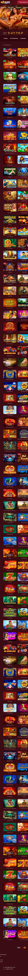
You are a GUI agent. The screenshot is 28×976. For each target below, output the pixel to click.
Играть (10, 55)
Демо (5, 48)
